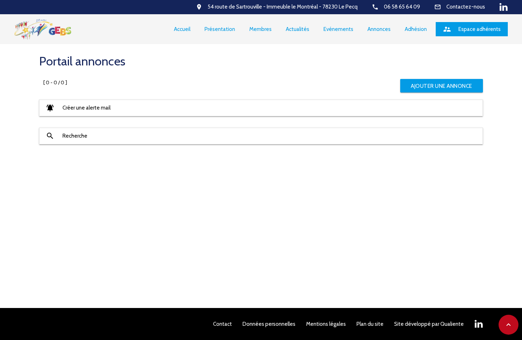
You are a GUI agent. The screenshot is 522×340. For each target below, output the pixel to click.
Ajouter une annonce (441, 86)
